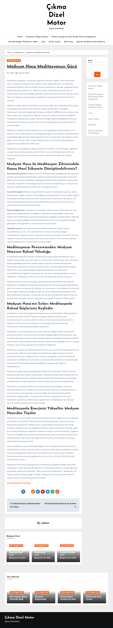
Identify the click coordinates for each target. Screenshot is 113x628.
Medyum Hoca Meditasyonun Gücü (42, 67)
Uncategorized (14, 60)
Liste (43, 42)
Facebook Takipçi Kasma (37, 37)
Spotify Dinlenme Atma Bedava (91, 42)
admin (12, 73)
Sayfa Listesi (55, 42)
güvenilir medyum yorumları (19, 483)
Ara (90, 60)
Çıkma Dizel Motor (56, 15)
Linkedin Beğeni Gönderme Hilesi (23, 42)
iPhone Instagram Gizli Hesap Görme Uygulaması (73, 37)
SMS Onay (68, 42)
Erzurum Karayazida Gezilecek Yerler (42, 552)
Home (20, 37)
